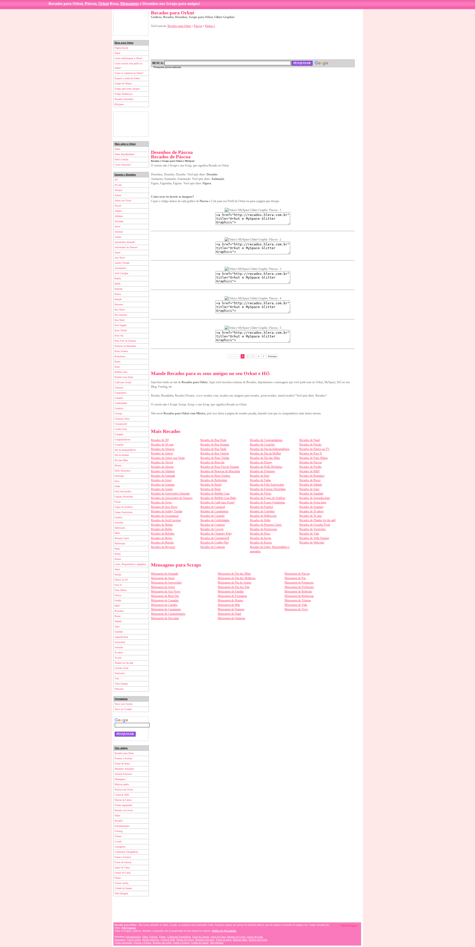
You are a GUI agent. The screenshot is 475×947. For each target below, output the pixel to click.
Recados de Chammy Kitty (216, 533)
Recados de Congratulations (266, 440)
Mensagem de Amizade (164, 573)
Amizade (119, 221)
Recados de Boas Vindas (214, 458)
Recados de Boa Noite (213, 440)
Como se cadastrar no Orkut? (129, 73)
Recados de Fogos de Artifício (267, 498)
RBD (117, 605)
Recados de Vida (309, 533)
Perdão (118, 600)
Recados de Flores (260, 493)
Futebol (118, 517)
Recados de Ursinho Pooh (314, 524)
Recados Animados (124, 99)
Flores (118, 501)
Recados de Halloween (263, 516)
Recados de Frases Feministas (267, 502)
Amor (117, 226)
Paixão (118, 574)
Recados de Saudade (311, 493)
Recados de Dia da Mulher (265, 453)
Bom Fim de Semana (125, 340)
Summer (119, 647)
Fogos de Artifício (124, 507)
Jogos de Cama (122, 867)
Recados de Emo (259, 475)
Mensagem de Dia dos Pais (234, 587)
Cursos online (121, 883)
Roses (117, 616)
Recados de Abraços (163, 449)
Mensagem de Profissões (299, 587)
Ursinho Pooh (121, 668)
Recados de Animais (163, 484)
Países (118, 877)
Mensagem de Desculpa (165, 618)
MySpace (119, 104)
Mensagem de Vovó (296, 609)
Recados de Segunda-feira (314, 498)
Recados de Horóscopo (263, 529)
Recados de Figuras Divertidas (268, 489)
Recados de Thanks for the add (317, 520)
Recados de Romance (311, 475)
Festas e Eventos (123, 857)
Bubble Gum (121, 372)
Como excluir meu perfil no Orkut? (128, 65)
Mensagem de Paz (295, 578)
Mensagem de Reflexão (298, 591)
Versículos (120, 673)
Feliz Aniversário (123, 491)
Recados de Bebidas (162, 533)
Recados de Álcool (162, 462)
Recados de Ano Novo (164, 507)
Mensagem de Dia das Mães (234, 573)
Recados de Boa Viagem (214, 453)
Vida (117, 678)
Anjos (117, 252)
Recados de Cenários (212, 524)
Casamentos (120, 392)
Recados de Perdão (310, 467)
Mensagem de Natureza (231, 618)
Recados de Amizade (163, 475)
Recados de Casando (212, 516)
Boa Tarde (119, 320)
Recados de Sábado (310, 484)
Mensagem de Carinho (164, 605)
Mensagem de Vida (296, 605)
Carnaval (119, 387)
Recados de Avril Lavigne (166, 520)
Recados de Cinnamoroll (214, 538)
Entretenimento (122, 826)
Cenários (119, 408)
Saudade (119, 631)
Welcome (119, 688)
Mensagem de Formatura (232, 596)
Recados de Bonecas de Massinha (220, 471)
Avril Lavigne (121, 273)
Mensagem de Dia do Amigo (234, 582)
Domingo (119, 475)
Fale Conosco (129, 927)
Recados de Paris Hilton (313, 458)
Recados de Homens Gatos (266, 524)
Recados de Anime (162, 489)
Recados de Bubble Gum (215, 493)
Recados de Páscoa (310, 462)
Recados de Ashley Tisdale (166, 511)
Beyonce (119, 304)
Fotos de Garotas (123, 862)
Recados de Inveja (260, 538)
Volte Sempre (121, 683)
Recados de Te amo (310, 516)
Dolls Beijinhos (122, 470)
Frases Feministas (123, 512)
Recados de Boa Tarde (213, 449)
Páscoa (118, 595)
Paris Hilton (121, 590)
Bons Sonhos (121, 351)
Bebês (117, 283)
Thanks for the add (124, 663)
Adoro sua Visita (123, 200)
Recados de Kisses (261, 542)
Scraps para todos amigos (127, 88)
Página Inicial (121, 48)
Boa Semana (121, 314)
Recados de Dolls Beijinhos (266, 467)
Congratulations (122, 439)
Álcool (118, 205)
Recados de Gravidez (262, 511)
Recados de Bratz (210, 489)
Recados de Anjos (161, 502)
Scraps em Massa (123, 83)
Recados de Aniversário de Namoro (171, 498)
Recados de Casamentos (214, 511)
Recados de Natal (309, 440)
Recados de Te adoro (311, 511)
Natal (117, 569)
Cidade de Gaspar (123, 888)
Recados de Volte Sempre (314, 538)
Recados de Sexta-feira (312, 502)
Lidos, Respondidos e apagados (130, 564)
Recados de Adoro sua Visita (168, 458)
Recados (119, 820)
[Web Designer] (348, 926)
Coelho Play (121, 429)
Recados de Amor (161, 480)
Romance (119, 611)
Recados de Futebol (261, 507)
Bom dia (119, 335)
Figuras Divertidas (124, 496)
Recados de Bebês (161, 529)
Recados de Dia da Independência (269, 449)
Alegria (118, 211)
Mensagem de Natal (229, 614)
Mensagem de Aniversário (166, 582)
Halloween (120, 527)
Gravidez (119, 522)
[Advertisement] (131, 23)
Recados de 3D (160, 440)
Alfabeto (119, 216)
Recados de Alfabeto (163, 471)
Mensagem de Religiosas (299, 596)
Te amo (118, 657)
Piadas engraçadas (123, 805)
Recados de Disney (261, 462)
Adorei (118, 195)
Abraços (118, 190)
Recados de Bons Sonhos (215, 475)
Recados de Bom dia (212, 462)
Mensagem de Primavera (299, 582)
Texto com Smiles (124, 704)
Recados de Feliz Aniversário (267, 484)
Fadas (117, 486)
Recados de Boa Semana (214, 444)
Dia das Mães (121, 460)
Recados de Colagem (212, 547)
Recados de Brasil (210, 484)
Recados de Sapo (309, 489)
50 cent (118, 185)
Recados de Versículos (312, 529)
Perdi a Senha (121, 159)
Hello (117, 533)
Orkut (103, 3)
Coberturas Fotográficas (126, 852)
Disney (118, 465)
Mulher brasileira (150, 939)
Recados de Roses (310, 480)
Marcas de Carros (123, 800)
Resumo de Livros (124, 810)
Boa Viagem (121, 325)
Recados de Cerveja (211, 529)
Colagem (119, 434)
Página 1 (210, 26)
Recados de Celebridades (215, 520)
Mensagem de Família (230, 591)
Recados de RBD (309, 471)
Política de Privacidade (224, 930)
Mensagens (129, 3)
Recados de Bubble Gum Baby (218, 498)
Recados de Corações (262, 444)
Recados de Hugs (260, 533)
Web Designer (121, 893)
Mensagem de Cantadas (165, 600)
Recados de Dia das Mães (265, 458)
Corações (119, 444)
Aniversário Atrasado (125, 242)
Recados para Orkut (124, 753)
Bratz (117, 366)
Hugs (117, 548)
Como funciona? (123, 164)
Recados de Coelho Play (214, 542)
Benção (118, 299)
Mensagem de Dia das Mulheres (237, 578)
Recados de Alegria (162, 467)
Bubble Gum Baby (124, 377)
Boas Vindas (121, 330)
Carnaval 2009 (122, 794)
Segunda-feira (121, 637)
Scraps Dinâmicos (123, 94)
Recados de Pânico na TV (314, 449)
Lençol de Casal (122, 872)
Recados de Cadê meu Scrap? (217, 502)
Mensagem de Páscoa (297, 573)
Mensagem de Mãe (229, 605)
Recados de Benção (162, 542)
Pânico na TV (121, 579)
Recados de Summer (311, 507)
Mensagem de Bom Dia (165, 596)
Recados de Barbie (162, 524)
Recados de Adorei (162, 453)
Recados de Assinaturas (165, 516)
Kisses (118, 559)
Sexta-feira (120, 642)
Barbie (118, 278)
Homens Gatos (122, 538)
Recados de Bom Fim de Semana (219, 467)
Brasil (117, 361)
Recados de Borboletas (213, 480)
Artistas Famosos (123, 774)
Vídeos (118, 836)
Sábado (118, 621)
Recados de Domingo (262, 471)
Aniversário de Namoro (126, 247)
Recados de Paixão (310, 444)
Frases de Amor (122, 763)
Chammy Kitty (122, 418)
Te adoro (119, 652)
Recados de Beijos (161, 538)
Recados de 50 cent (162, 444)
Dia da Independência (125, 450)
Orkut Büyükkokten (124, 154)
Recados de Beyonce (163, 547)
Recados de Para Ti (310, 453)
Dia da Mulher (122, 455)
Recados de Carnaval (212, 507)
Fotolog (118, 831)
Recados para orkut (162, 942)
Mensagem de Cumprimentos (168, 614)
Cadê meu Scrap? (123, 382)
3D (116, 179)
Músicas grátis (122, 784)
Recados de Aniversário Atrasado (170, 493)
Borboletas (120, 356)
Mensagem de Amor (163, 578)
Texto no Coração (123, 709)
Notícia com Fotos (124, 789)
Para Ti (118, 585)
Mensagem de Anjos (163, 587)
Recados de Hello (260, 520)
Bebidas (118, 288)
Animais (119, 231)
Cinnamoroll (121, 424)
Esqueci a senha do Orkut (127, 78)
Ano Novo (120, 257)
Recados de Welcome (311, 542)
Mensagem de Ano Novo (165, 591)
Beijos (118, 294)
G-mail (118, 841)
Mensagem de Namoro (231, 609)
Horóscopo (120, 543)
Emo (117, 481)
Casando (119, 398)
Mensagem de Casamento (166, 609)
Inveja (117, 553)
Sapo (117, 626)
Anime (118, 237)
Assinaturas (120, 268)
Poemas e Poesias (123, 758)
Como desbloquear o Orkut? (128, 58)
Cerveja (118, 413)
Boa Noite (120, 309)
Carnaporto (120, 846)
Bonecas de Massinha (125, 346)
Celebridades (121, 403)
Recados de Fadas (260, 480)
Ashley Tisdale (122, 262)
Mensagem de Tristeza (298, 600)
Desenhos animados (124, 768)
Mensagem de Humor (230, 600)
